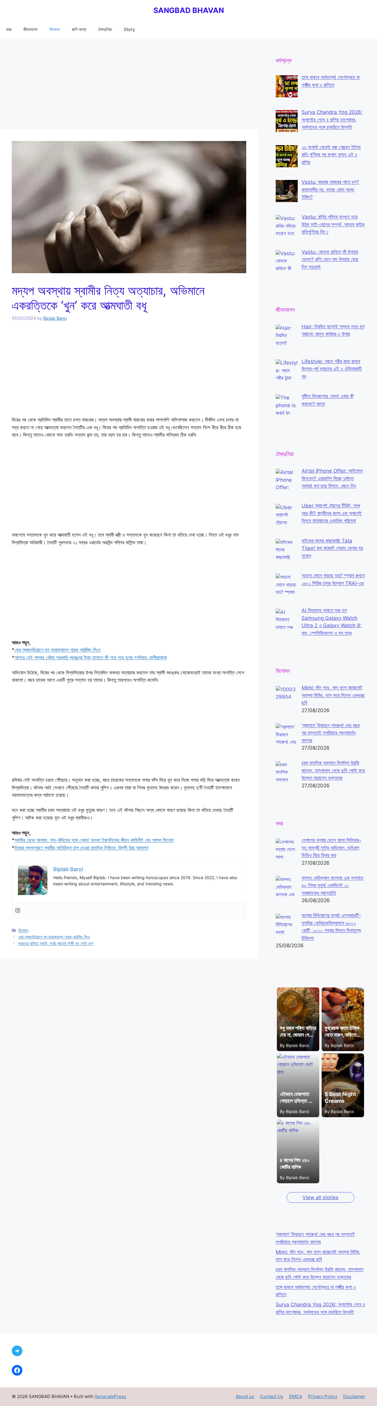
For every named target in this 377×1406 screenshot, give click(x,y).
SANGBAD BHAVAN (188, 10)
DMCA (295, 1396)
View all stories (320, 1197)
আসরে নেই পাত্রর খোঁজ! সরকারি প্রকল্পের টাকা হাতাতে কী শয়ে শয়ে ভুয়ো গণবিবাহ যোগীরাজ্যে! (90, 658)
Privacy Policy (322, 1396)
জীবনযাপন (30, 29)
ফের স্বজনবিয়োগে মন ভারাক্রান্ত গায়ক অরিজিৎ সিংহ (57, 650)
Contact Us (271, 1396)
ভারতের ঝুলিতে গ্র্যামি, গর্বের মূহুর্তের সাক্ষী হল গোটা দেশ (55, 943)
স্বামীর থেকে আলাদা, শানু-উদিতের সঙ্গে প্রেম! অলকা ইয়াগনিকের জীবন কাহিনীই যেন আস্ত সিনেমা (93, 840)
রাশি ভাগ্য (79, 29)
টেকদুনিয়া (105, 29)
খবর (8, 29)
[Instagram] (17, 911)
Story (129, 29)
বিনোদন (54, 29)
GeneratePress (110, 1396)
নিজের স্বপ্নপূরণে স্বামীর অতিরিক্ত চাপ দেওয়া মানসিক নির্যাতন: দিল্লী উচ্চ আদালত (81, 848)
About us (245, 1396)
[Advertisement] (129, 85)
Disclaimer (354, 1396)
